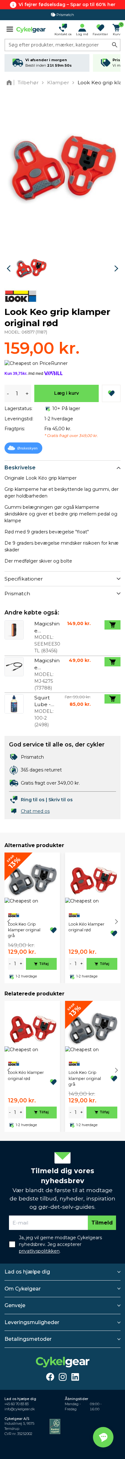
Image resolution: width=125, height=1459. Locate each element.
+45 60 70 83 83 (16, 1404)
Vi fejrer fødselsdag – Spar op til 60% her (67, 4)
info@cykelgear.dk (19, 1409)
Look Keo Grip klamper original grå (24, 930)
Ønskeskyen (27, 448)
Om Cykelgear (22, 1289)
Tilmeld (102, 1223)
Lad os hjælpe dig (27, 1272)
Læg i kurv (66, 393)
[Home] (10, 82)
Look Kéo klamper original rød (86, 927)
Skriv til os (60, 800)
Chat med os (35, 811)
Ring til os (33, 800)
